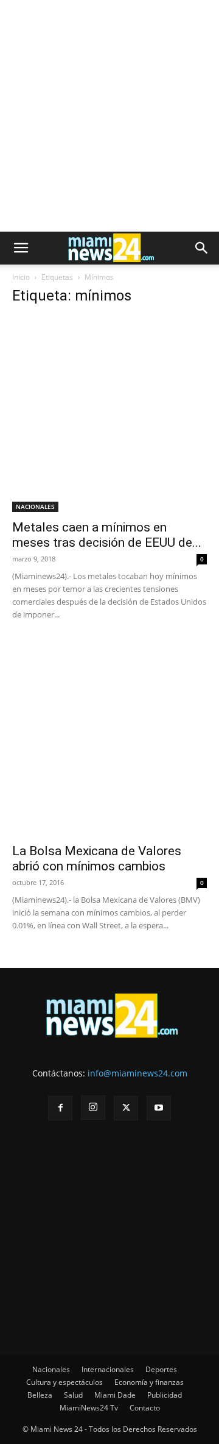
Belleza (39, 1395)
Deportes (161, 1369)
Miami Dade (115, 1395)
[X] (126, 1108)
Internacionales (108, 1369)
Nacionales (51, 1369)
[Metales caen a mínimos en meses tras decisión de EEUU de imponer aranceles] (109, 414)
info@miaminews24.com (137, 1073)
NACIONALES (35, 506)
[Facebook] (60, 1108)
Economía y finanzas (149, 1382)
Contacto (145, 1408)
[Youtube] (159, 1108)
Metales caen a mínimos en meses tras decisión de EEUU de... (106, 535)
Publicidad (164, 1395)
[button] (20, 248)
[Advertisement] (109, 116)
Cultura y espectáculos (64, 1382)
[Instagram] (93, 1107)
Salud (73, 1395)
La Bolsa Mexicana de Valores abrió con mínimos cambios (96, 858)
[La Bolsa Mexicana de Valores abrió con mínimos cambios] (109, 738)
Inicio (21, 277)
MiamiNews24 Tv (89, 1408)
